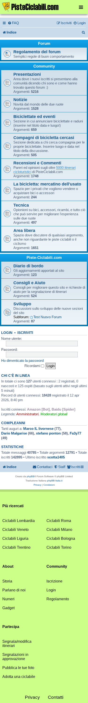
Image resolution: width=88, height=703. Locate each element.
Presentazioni (27, 74)
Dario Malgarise (14, 433)
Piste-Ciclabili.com (44, 257)
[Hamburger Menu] (81, 7)
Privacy (32, 697)
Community (44, 66)
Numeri (8, 599)
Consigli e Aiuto (29, 282)
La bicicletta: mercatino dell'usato (47, 183)
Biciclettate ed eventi (34, 116)
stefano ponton (48, 433)
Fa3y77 (75, 433)
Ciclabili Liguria (15, 538)
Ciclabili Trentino (16, 547)
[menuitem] (13, 23)
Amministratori (27, 414)
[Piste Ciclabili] (44, 6)
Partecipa (10, 627)
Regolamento (57, 599)
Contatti (55, 697)
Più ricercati (12, 506)
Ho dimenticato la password (22, 361)
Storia (7, 581)
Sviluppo (22, 303)
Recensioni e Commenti (37, 162)
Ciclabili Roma (58, 521)
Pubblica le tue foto (18, 668)
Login (6, 333)
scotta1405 (56, 457)
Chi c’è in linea (15, 376)
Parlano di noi (14, 590)
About (7, 566)
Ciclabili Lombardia (18, 521)
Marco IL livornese (38, 429)
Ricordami (32, 366)
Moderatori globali (53, 414)
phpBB (30, 476)
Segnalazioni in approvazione (15, 657)
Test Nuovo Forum (47, 317)
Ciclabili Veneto (15, 530)
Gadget (8, 608)
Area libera (24, 230)
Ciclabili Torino (58, 547)
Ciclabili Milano (59, 530)
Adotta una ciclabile (18, 677)
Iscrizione (54, 581)
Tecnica (21, 205)
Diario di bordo (28, 265)
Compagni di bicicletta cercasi (43, 137)
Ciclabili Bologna (60, 538)
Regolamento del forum (37, 51)
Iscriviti (25, 333)
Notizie (20, 99)
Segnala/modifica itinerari (16, 643)
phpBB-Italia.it (54, 480)
